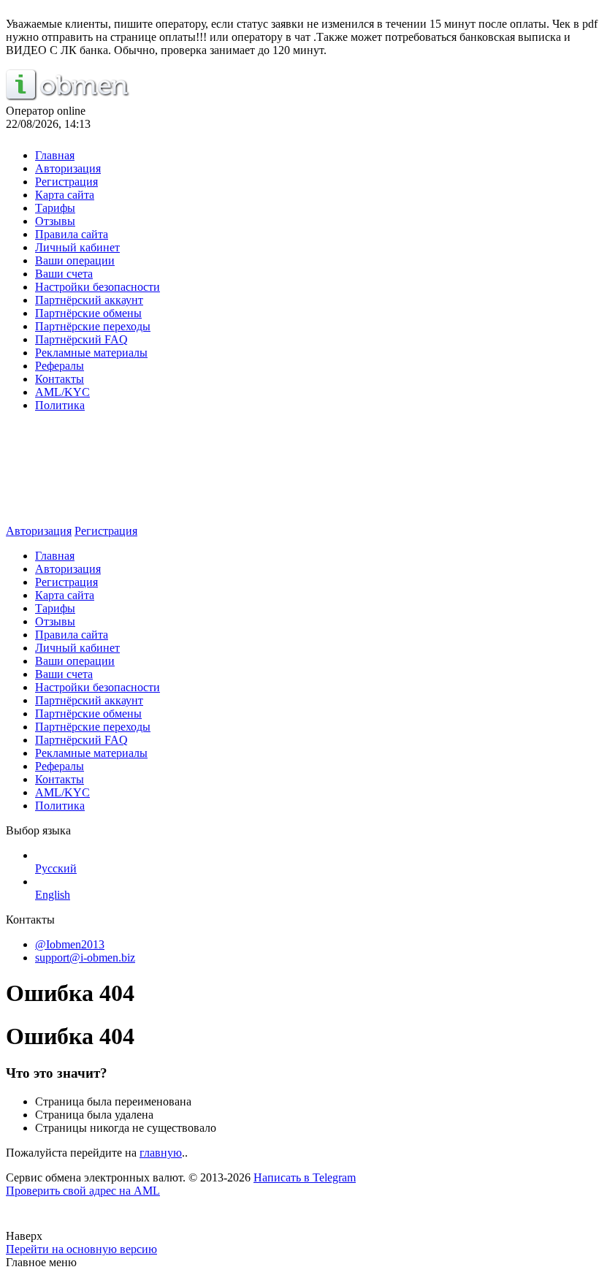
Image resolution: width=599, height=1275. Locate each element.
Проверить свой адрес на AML (83, 1190)
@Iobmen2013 (69, 944)
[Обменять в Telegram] (299, 1219)
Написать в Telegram (304, 1177)
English (52, 894)
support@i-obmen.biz (85, 957)
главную (161, 1152)
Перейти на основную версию (81, 1249)
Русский (56, 868)
